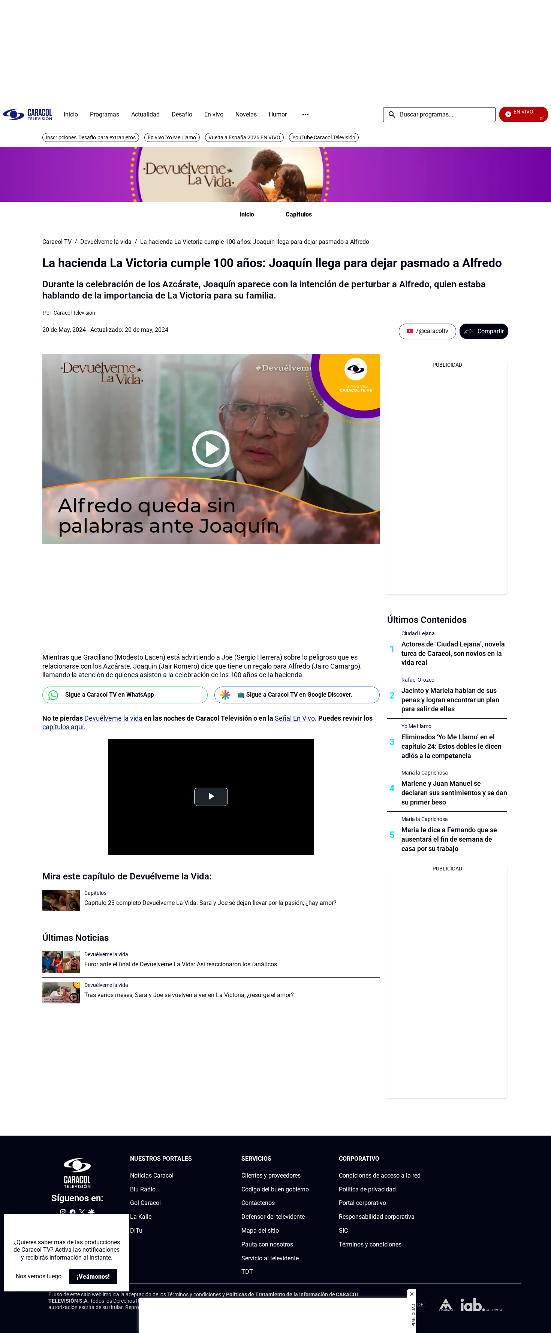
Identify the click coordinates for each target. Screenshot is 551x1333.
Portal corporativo (362, 1203)
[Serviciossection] (306, 1159)
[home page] (27, 114)
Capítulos (299, 214)
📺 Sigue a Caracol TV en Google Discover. (295, 694)
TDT (247, 1272)
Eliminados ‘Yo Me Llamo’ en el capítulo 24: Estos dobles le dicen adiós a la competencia (451, 746)
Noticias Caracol (152, 1175)
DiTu (136, 1230)
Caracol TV (57, 242)
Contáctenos (258, 1203)
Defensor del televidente (273, 1216)
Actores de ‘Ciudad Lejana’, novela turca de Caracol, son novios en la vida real (453, 653)
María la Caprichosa (424, 773)
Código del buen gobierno (275, 1189)
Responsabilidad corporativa (377, 1216)
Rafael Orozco (417, 680)
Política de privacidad (367, 1189)
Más (305, 114)
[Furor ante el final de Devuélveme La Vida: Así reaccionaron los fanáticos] (61, 962)
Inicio (247, 214)
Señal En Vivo (295, 718)
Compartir (491, 331)
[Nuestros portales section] (194, 1159)
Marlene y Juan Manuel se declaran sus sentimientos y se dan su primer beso (454, 792)
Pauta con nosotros (267, 1244)
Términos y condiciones (370, 1244)
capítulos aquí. (63, 727)
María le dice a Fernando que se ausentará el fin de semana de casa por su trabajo (449, 839)
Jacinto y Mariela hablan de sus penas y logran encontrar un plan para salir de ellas (450, 700)
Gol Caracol (145, 1203)
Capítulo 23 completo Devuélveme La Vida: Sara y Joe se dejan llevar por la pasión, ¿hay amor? (210, 902)
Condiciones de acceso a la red (380, 1175)
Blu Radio (143, 1189)
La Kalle (140, 1216)
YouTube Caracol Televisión (323, 137)
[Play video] (211, 449)
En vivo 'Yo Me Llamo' (172, 137)
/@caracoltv (432, 330)
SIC (343, 1230)
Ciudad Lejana (418, 633)
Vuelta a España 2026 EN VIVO (244, 137)
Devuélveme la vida (106, 242)
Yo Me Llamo (416, 726)
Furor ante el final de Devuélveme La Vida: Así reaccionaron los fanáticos (180, 964)
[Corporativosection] (418, 1159)
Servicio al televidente (270, 1258)
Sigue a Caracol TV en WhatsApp (109, 694)
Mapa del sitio (260, 1230)
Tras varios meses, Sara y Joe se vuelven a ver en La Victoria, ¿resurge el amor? (189, 995)
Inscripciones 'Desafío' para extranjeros (91, 137)
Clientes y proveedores (271, 1175)
